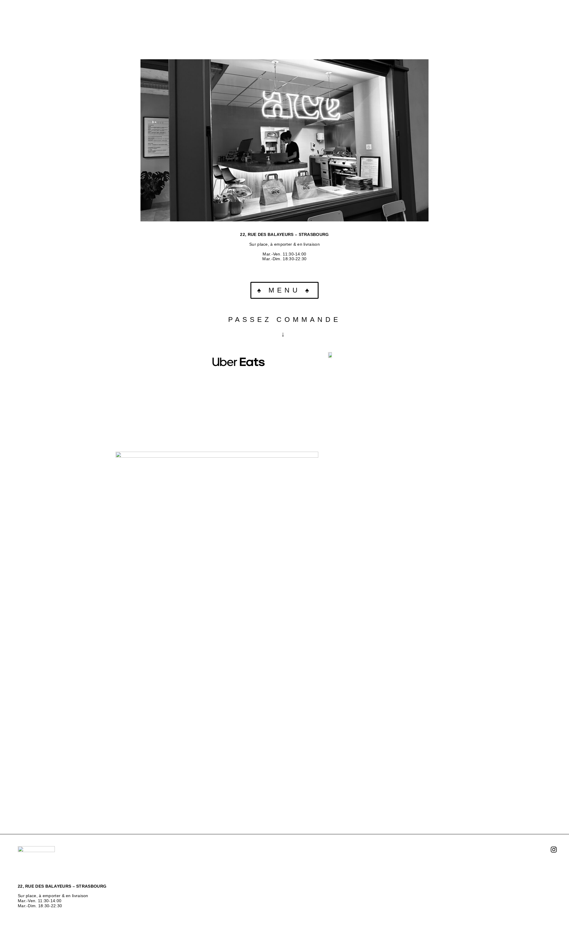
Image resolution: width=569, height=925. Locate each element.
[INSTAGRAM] (553, 850)
